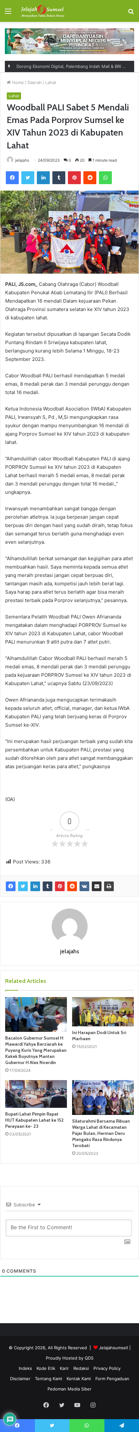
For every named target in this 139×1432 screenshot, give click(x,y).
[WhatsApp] (105, 177)
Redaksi (81, 1368)
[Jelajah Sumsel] (42, 11)
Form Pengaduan (112, 1378)
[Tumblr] (58, 177)
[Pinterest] (74, 177)
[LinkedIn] (43, 177)
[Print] (109, 886)
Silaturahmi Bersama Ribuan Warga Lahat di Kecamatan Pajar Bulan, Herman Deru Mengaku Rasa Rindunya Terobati (101, 1133)
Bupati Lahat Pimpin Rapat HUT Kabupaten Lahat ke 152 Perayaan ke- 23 (34, 1120)
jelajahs (22, 160)
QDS (89, 1358)
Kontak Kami (79, 1378)
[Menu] (8, 13)
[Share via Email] (97, 886)
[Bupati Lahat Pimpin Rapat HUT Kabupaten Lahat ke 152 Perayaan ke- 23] (36, 1094)
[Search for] (131, 13)
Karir (64, 1368)
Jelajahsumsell (113, 1347)
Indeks (25, 1368)
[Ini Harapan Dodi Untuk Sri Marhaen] (103, 1011)
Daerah (34, 82)
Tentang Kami (48, 1378)
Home (17, 82)
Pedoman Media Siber (69, 1388)
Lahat (50, 82)
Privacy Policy (107, 1368)
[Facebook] (12, 177)
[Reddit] (89, 177)
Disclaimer (20, 1378)
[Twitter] (27, 177)
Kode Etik (46, 1368)
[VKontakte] (84, 886)
